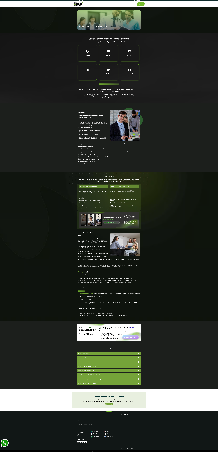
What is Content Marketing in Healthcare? (87, 383)
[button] (109, 353)
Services (106, 2)
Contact (134, 5)
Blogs (118, 2)
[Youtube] (84, 442)
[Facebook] (80, 442)
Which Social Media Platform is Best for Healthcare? (89, 374)
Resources (123, 2)
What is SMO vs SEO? (82, 357)
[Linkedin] (78, 442)
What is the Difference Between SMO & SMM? (87, 366)
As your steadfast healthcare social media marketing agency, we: (90, 116)
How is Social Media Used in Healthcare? (86, 370)
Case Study (129, 2)
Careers (134, 2)
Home (91, 2)
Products (113, 2)
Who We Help (99, 2)
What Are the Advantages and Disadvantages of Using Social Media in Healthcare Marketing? (97, 379)
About (95, 2)
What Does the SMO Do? (83, 362)
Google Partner (82, 0)
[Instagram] (82, 442)
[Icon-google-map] (86, 442)
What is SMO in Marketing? (83, 353)
